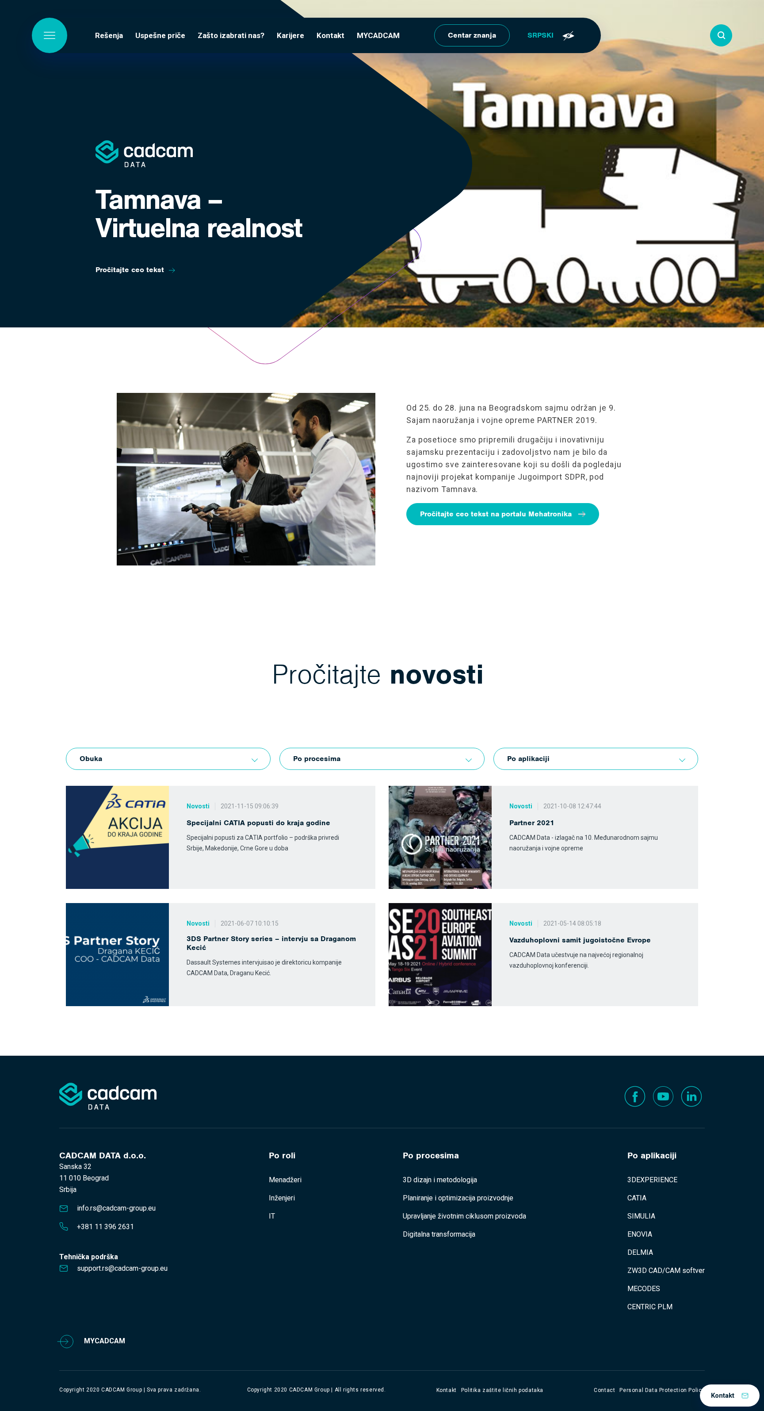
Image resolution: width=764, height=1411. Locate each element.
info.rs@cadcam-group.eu (116, 1208)
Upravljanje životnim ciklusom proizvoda (464, 1216)
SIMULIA (641, 1216)
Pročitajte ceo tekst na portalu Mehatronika (496, 514)
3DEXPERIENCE (652, 1180)
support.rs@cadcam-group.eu (122, 1268)
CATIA (636, 1198)
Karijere (290, 35)
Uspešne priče (160, 35)
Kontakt (330, 35)
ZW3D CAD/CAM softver (666, 1270)
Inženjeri (282, 1198)
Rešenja (109, 35)
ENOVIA (639, 1234)
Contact (604, 1390)
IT (272, 1216)
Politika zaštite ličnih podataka (502, 1390)
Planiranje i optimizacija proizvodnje (458, 1198)
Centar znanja (472, 35)
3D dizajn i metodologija (440, 1180)
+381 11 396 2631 (105, 1227)
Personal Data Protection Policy (662, 1390)
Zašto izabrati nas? (231, 35)
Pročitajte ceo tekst (130, 269)
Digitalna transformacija (439, 1234)
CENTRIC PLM (649, 1307)
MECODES (643, 1288)
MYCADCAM (378, 35)
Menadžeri (285, 1180)
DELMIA (640, 1252)
